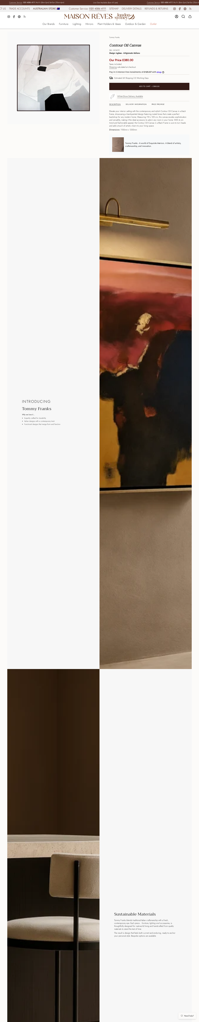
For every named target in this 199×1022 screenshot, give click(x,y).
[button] (48, 24)
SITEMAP (88, 9)
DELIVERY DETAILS (106, 9)
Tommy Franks (114, 37)
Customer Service (15, 2)
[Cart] (190, 16)
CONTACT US (153, 9)
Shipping (113, 67)
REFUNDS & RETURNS (130, 9)
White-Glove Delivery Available (130, 96)
